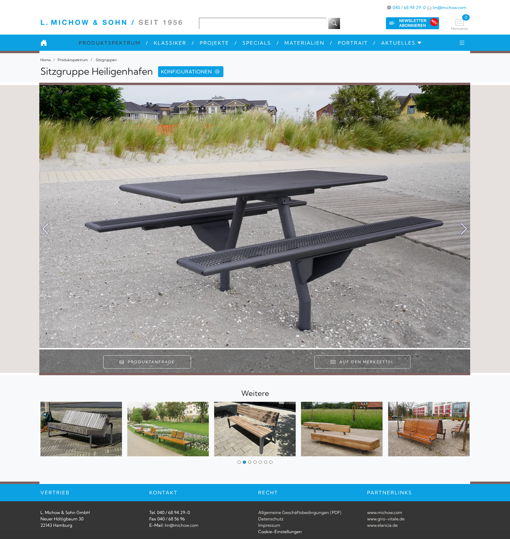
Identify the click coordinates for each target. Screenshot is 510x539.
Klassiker (170, 43)
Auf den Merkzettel (365, 362)
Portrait (353, 43)
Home (45, 59)
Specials (257, 43)
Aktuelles (398, 43)
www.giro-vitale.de (386, 518)
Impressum (269, 525)
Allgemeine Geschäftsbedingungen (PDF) (299, 512)
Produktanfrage (150, 362)
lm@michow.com (449, 7)
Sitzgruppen (106, 59)
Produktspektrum (110, 43)
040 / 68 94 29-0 (409, 7)
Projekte (214, 43)
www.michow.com (384, 512)
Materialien (304, 43)
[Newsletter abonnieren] (407, 23)
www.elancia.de (382, 525)
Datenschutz (270, 518)
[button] (464, 229)
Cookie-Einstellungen (280, 531)
